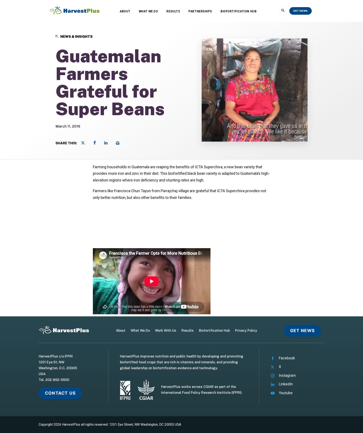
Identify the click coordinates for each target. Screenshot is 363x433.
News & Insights (76, 37)
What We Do (148, 11)
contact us (60, 393)
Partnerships (200, 11)
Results (173, 11)
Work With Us (165, 330)
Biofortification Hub (238, 11)
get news (300, 10)
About (125, 11)
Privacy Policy (246, 330)
